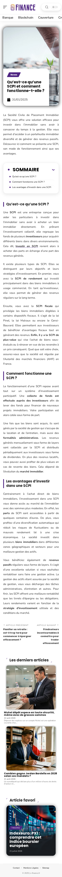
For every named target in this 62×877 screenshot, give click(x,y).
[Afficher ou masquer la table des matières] (47, 170)
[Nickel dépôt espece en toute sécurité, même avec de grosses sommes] (31, 687)
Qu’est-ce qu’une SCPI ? (24, 176)
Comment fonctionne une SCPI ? (28, 181)
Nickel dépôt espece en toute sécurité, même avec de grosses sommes (29, 714)
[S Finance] (23, 7)
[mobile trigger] (6, 7)
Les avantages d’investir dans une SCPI (31, 187)
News (13, 74)
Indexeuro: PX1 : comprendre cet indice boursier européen (25, 839)
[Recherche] (47, 7)
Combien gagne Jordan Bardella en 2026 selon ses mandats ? (30, 775)
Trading (15, 828)
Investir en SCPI (27, 246)
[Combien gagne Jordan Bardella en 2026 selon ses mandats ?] (31, 748)
